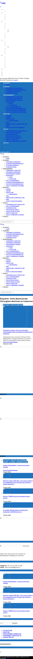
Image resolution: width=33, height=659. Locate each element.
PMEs (7, 48)
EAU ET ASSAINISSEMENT (12, 33)
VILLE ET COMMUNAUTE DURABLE (15, 38)
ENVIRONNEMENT (8, 21)
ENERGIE (8, 43)
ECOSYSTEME (12, 31)
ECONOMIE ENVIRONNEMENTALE (15, 16)
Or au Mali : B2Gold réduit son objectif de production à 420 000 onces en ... (15, 511)
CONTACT (5, 69)
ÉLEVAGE (8, 42)
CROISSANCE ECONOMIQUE (13, 14)
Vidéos (8, 11)
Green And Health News (10, 342)
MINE (7, 52)
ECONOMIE (6, 13)
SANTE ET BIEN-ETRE (11, 65)
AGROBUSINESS (13, 47)
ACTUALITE (6, 9)
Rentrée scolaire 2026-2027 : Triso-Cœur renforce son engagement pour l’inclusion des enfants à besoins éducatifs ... (18, 482)
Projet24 (15, 80)
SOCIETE (5, 55)
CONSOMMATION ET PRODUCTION (15, 57)
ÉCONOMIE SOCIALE (11, 19)
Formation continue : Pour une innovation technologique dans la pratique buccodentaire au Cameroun (18, 332)
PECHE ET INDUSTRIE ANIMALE (14, 54)
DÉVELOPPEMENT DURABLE (13, 26)
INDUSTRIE (6, 40)
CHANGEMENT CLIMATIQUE (13, 23)
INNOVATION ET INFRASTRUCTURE (15, 50)
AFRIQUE (13, 460)
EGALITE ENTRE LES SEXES (13, 64)
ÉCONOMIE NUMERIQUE (12, 18)
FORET (11, 30)
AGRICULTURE (9, 45)
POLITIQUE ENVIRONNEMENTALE (14, 36)
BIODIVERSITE (9, 28)
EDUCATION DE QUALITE (12, 62)
